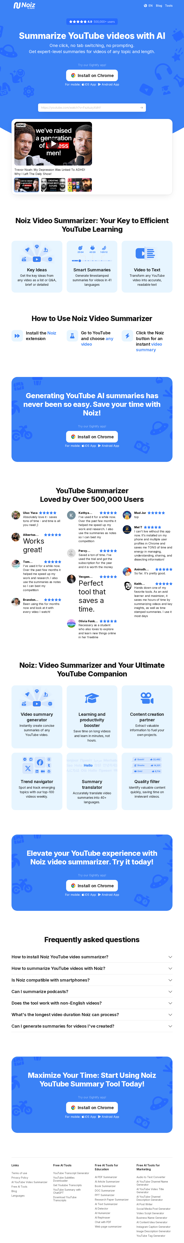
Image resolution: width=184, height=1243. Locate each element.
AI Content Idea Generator (152, 1222)
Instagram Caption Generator (154, 1226)
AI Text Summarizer (106, 1204)
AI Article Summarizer (107, 1181)
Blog (14, 1191)
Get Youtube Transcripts (67, 1185)
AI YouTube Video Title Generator (150, 1191)
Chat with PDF (103, 1222)
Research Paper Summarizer (112, 1199)
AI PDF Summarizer (106, 1177)
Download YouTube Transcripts (65, 1199)
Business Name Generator (152, 1217)
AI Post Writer (145, 1204)
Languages (18, 1195)
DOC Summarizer (105, 1190)
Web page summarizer (108, 1226)
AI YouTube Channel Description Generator (150, 1198)
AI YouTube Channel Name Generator (152, 1183)
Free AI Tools (19, 1186)
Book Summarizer (105, 1186)
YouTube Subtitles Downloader (64, 1179)
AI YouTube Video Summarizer (29, 1182)
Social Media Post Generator (154, 1208)
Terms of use (19, 1173)
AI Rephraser (102, 1217)
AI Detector (101, 1208)
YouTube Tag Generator (151, 1235)
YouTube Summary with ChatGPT (67, 1191)
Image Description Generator (154, 1231)
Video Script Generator (150, 1213)
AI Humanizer (102, 1213)
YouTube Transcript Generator (71, 1173)
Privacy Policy (20, 1177)
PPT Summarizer (104, 1195)
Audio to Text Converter (151, 1177)
